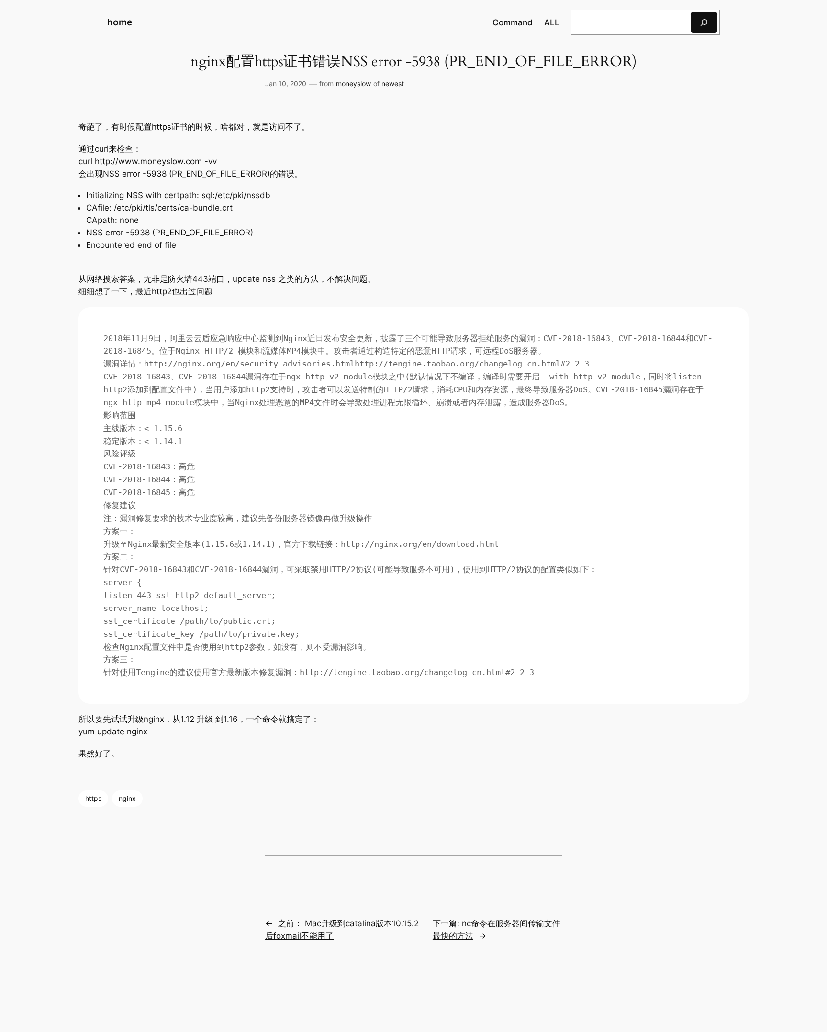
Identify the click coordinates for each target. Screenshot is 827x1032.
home (119, 22)
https (93, 798)
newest (392, 83)
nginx (127, 798)
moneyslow (353, 83)
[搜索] (704, 22)
